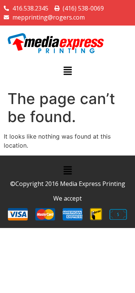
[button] (67, 71)
